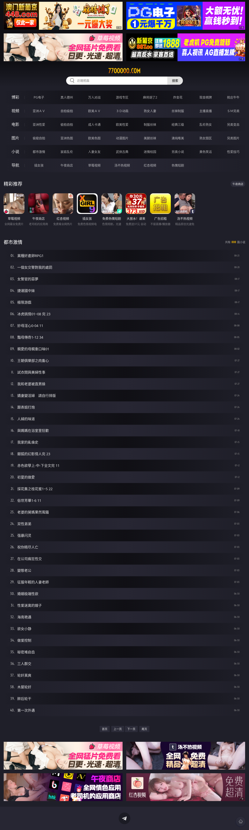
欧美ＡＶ (94, 111)
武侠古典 (122, 152)
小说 (15, 151)
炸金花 (177, 97)
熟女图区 (205, 138)
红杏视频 (150, 165)
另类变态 (233, 124)
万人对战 (94, 97)
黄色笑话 (205, 152)
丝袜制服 (178, 111)
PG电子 (39, 97)
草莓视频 (94, 165)
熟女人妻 (150, 111)
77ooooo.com (124, 71)
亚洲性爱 (39, 124)
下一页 (131, 729)
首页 (104, 729)
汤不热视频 (122, 165)
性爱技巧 (233, 152)
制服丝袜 (150, 124)
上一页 (118, 729)
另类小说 (178, 152)
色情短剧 (178, 165)
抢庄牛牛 (233, 97)
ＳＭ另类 (233, 111)
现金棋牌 (205, 97)
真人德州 (66, 97)
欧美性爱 (122, 124)
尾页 (144, 729)
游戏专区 (122, 97)
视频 (15, 110)
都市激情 (39, 152)
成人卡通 (94, 124)
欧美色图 (94, 138)
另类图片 (233, 138)
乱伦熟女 (205, 124)
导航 (15, 165)
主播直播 (205, 111)
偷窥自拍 (39, 138)
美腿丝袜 (150, 138)
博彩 (15, 97)
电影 (15, 124)
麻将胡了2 (150, 97)
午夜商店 (66, 165)
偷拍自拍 (66, 124)
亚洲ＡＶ (39, 111)
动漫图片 (122, 138)
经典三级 (178, 124)
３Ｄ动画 (122, 111)
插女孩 (39, 165)
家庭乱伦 (66, 152)
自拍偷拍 (66, 111)
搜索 (175, 80)
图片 (15, 138)
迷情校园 (150, 152)
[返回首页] (240, 821)
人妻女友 (94, 152)
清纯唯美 (178, 138)
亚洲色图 (66, 138)
